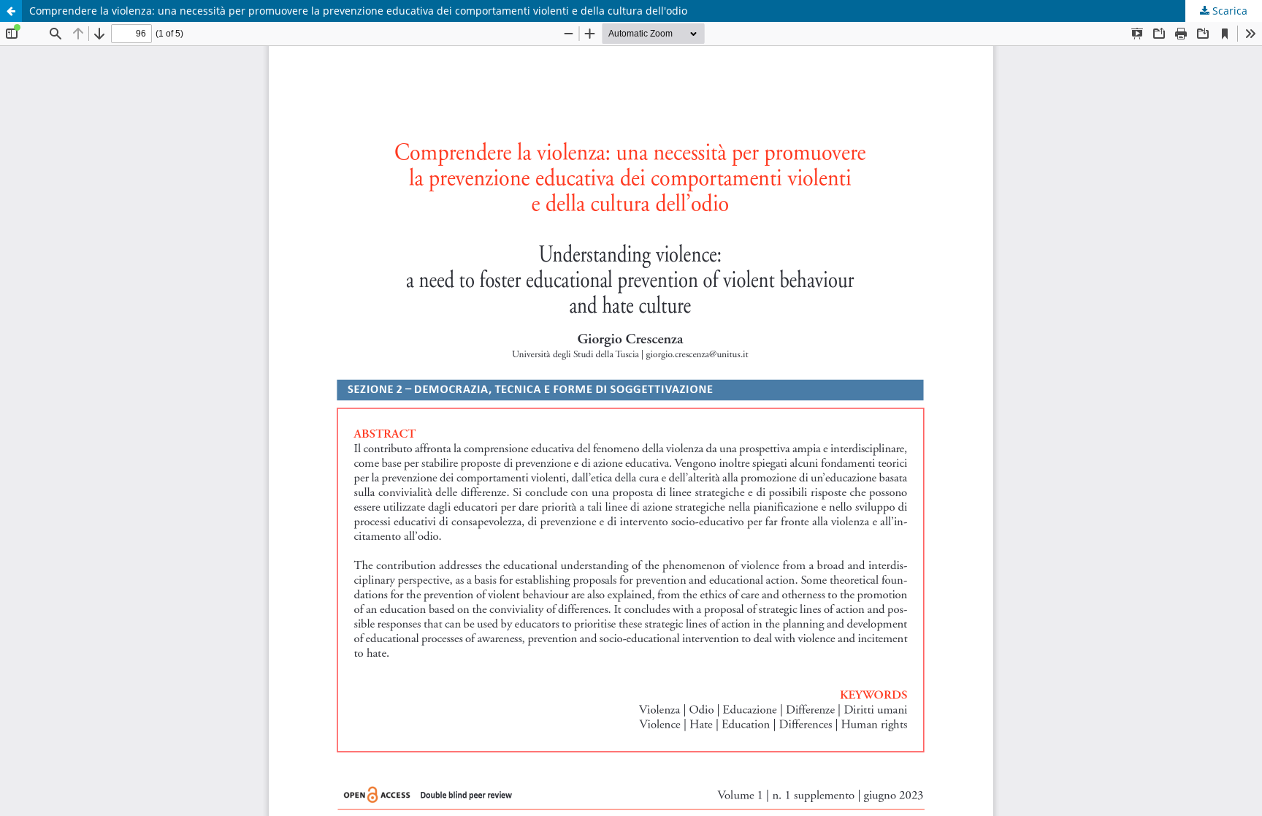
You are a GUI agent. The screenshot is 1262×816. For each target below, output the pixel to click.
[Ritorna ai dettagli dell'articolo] (11, 11)
